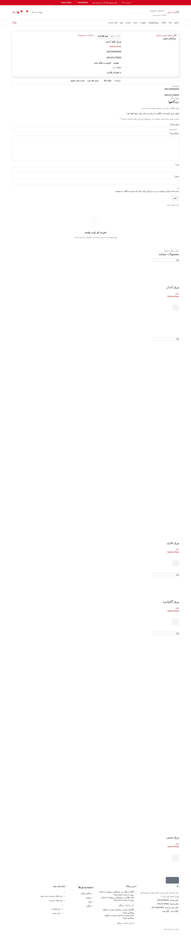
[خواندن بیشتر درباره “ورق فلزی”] (175, 563)
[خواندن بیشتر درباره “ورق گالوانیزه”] (175, 622)
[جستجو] (133, 12)
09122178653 (66, 3)
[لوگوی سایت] (173, 12)
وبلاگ (14, 23)
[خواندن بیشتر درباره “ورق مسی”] (175, 858)
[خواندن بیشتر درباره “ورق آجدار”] (175, 307)
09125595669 (83, 3)
